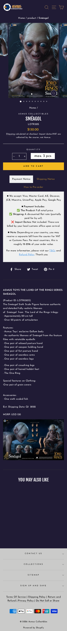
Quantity (33, 150)
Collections (33, 564)
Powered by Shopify (33, 628)
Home (22, 18)
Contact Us (33, 554)
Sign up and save (33, 586)
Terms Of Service (16, 597)
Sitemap (33, 575)
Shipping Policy (36, 597)
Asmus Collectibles (33, 114)
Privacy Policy (26, 601)
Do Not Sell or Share (47, 601)
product (32, 18)
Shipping (10, 134)
